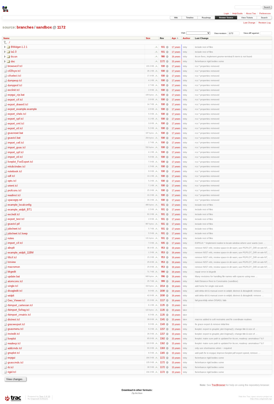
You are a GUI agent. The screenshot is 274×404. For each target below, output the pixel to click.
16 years (176, 56)
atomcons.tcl (15, 281)
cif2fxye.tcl (14, 70)
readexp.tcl (14, 343)
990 (163, 271)
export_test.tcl (16, 218)
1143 (162, 324)
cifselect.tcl (14, 75)
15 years (176, 61)
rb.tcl (10, 367)
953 (163, 247)
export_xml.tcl (16, 123)
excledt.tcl (14, 214)
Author (186, 38)
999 (163, 281)
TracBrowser (218, 385)
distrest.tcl (14, 319)
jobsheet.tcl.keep (17, 233)
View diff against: (252, 33)
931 (163, 47)
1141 (162, 319)
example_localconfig (19, 204)
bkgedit (12, 271)
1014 (162, 286)
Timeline (190, 17)
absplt (11, 247)
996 (163, 276)
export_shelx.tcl (17, 113)
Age (174, 38)
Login (226, 13)
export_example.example (22, 109)
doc (13, 61)
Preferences (265, 13)
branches (25, 27)
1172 (61, 27)
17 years (176, 47)
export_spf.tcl (15, 118)
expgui (11, 357)
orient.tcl (13, 185)
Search (264, 17)
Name (6, 38)
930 (163, 66)
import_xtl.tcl (15, 156)
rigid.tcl (12, 371)
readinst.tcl (14, 195)
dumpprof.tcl (15, 85)
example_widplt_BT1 (20, 209)
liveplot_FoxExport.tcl (20, 161)
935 (163, 243)
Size (148, 38)
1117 (162, 300)
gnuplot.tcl (14, 352)
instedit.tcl (14, 333)
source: (9, 27)
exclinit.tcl (13, 89)
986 (163, 56)
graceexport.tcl (16, 324)
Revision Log (265, 23)
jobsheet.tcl (14, 228)
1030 (162, 290)
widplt (11, 295)
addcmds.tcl (15, 348)
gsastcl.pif (14, 223)
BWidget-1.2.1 (19, 46)
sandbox (44, 27)
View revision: (220, 33)
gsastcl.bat (14, 137)
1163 (162, 348)
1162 (162, 338)
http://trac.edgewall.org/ (261, 399)
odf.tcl (11, 175)
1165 (162, 353)
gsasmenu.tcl (15, 328)
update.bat (14, 276)
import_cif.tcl (15, 242)
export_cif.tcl (15, 99)
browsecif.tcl (15, 66)
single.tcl (13, 285)
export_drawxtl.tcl (18, 104)
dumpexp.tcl (15, 80)
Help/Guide (237, 13)
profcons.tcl (14, 190)
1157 (162, 329)
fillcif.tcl (12, 257)
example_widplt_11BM (20, 252)
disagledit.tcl (15, 290)
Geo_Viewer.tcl (16, 300)
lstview (12, 262)
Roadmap (206, 17)
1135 (162, 305)
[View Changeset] (167, 47)
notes (11, 238)
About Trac (251, 13)
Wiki (176, 17)
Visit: (183, 33)
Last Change (249, 23)
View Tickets (247, 17)
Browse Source (226, 17)
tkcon (14, 56)
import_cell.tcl (16, 142)
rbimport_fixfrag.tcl (18, 309)
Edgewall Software (39, 399)
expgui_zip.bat (16, 94)
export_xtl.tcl (15, 128)
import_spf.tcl (15, 152)
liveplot (12, 338)
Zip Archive (137, 393)
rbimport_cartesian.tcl (20, 305)
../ (9, 42)
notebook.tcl (15, 171)
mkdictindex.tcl (16, 166)
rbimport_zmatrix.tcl (19, 314)
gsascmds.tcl (15, 362)
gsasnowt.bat (15, 132)
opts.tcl (12, 180)
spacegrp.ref (15, 199)
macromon (14, 266)
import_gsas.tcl (16, 147)
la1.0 (13, 51)
